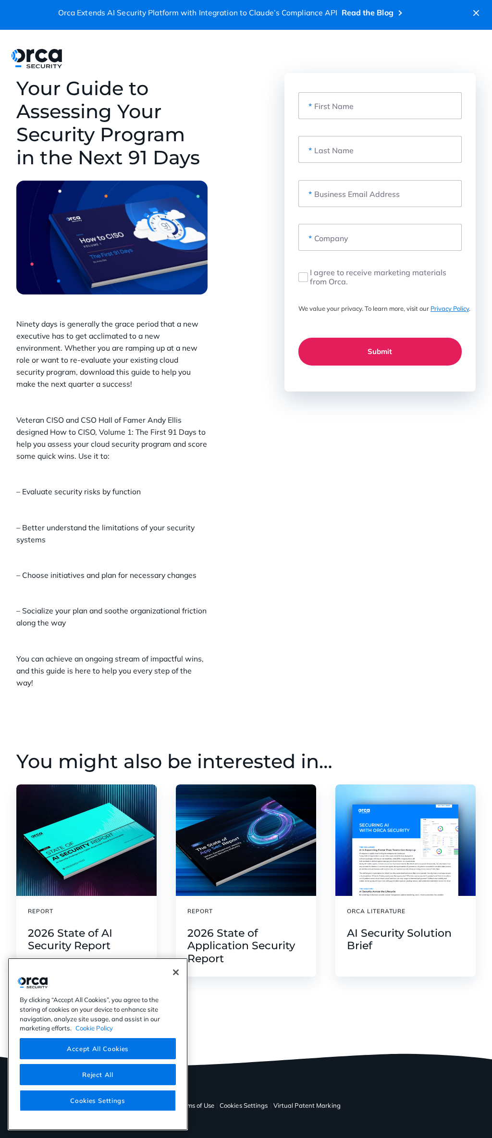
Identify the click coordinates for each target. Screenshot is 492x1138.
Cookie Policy (94, 1028)
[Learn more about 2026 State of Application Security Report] (246, 840)
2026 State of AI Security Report (70, 939)
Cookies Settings (97, 1100)
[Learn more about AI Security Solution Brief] (405, 840)
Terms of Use (196, 1105)
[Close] (175, 972)
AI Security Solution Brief (399, 939)
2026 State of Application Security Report (241, 946)
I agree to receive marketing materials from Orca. (378, 277)
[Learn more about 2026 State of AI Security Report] (86, 840)
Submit (380, 351)
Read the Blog (368, 12)
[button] (476, 13)
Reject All (97, 1074)
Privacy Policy (449, 308)
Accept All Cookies (98, 1048)
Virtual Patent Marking (307, 1105)
